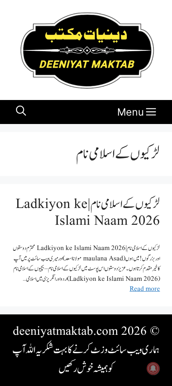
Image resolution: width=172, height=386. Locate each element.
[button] (21, 112)
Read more (145, 289)
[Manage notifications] (153, 368)
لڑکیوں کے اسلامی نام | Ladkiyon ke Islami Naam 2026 (88, 212)
